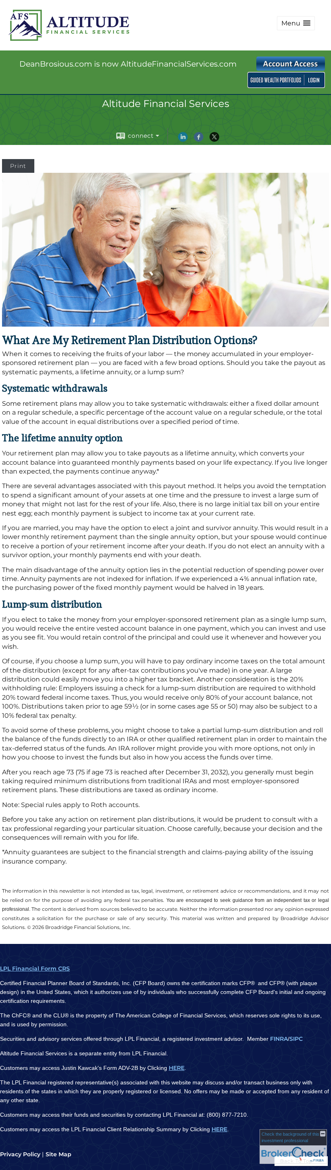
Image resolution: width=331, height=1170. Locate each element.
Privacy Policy (20, 1154)
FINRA (279, 1038)
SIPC (296, 1038)
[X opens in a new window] (214, 139)
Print (18, 166)
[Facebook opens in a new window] (198, 139)
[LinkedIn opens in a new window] (183, 139)
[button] (296, 23)
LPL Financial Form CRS (35, 968)
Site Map (58, 1154)
